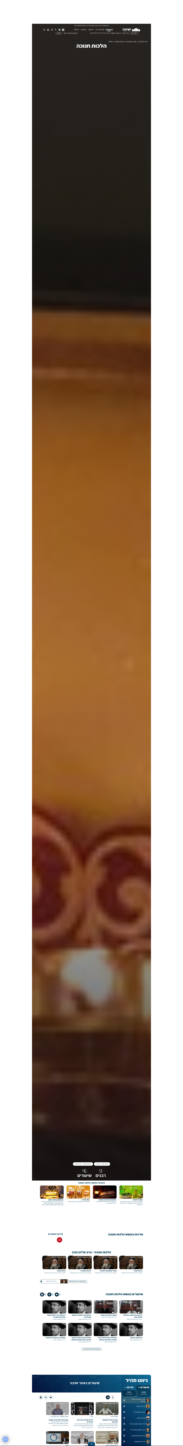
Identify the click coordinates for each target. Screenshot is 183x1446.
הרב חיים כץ (90, 1427)
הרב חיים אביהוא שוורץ (112, 1427)
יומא (92, 1416)
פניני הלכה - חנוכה (102, 1164)
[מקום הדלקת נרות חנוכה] (105, 1310)
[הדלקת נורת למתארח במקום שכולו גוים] (80, 1311)
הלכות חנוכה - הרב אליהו (83, 1164)
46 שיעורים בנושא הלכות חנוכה (91, 1349)
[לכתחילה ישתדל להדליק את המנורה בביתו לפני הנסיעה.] (105, 1334)
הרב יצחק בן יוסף (137, 1319)
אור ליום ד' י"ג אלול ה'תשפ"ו (120, 33)
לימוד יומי (134, 33)
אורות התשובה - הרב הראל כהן (59, 1416)
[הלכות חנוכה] (131, 1266)
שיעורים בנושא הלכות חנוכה (124, 1294)
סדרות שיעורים (55, 1234)
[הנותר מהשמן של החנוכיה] (105, 1266)
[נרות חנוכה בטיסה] (131, 1333)
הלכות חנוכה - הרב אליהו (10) (91, 1252)
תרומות (76, 30)
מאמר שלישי (114, 1416)
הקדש (59, 33)
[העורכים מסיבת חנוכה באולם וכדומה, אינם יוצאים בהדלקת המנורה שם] (80, 1334)
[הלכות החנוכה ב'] (80, 1266)
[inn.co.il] (63, 30)
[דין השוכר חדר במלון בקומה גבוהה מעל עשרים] (54, 1311)
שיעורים (143, 1387)
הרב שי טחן (88, 1319)
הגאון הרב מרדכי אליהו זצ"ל (135, 1273)
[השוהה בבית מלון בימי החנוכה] (54, 1333)
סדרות (128, 1387)
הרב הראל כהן (64, 1425)
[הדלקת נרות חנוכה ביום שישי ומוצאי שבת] (131, 1311)
